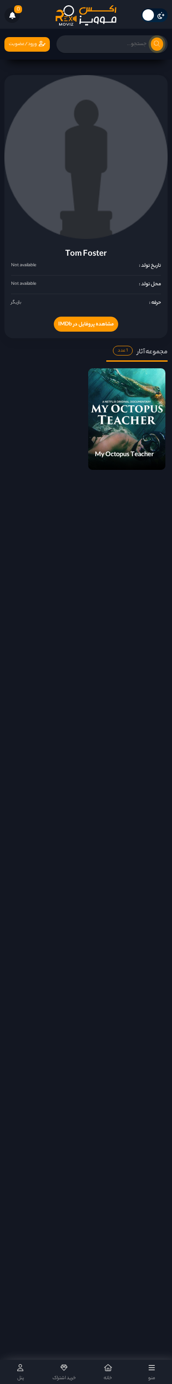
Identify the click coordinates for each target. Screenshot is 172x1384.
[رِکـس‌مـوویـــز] (86, 15)
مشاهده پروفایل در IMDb (86, 324)
